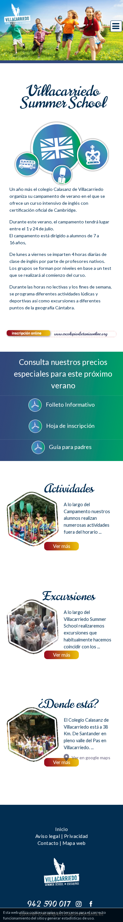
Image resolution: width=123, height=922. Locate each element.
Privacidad (76, 836)
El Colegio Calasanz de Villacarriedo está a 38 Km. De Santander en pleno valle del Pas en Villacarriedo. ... (86, 733)
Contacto (48, 843)
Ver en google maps (91, 757)
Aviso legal (47, 836)
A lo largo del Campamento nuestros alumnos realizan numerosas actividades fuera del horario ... (87, 518)
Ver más (61, 546)
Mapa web (73, 843)
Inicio (61, 829)
